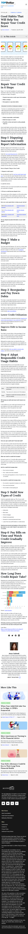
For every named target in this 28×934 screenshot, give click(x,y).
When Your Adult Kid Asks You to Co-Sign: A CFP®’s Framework (13, 708)
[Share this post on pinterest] (15, 635)
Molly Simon (5, 775)
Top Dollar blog (7, 793)
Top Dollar (4, 12)
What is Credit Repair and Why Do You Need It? (12, 629)
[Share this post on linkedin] (19, 635)
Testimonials (5, 824)
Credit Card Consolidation (8, 815)
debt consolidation (11, 311)
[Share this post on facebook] (9, 635)
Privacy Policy (5, 829)
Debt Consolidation (6, 813)
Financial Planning (16, 12)
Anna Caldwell (5, 29)
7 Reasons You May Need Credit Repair (10, 630)
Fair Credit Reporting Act (11, 154)
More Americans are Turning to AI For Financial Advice (13, 737)
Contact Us (4, 826)
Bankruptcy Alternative (7, 818)
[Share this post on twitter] (12, 635)
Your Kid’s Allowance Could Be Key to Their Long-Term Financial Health (13, 766)
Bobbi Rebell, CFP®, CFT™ (8, 717)
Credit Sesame (8, 610)
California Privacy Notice (7, 831)
